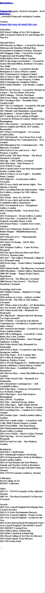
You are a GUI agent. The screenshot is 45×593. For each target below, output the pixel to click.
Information (6, 11)
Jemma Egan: (6, 3)
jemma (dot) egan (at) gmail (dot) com (18, 24)
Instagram (5, 14)
